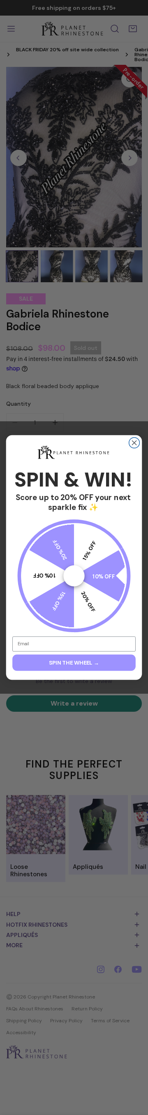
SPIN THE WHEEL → (74, 662)
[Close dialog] (134, 443)
